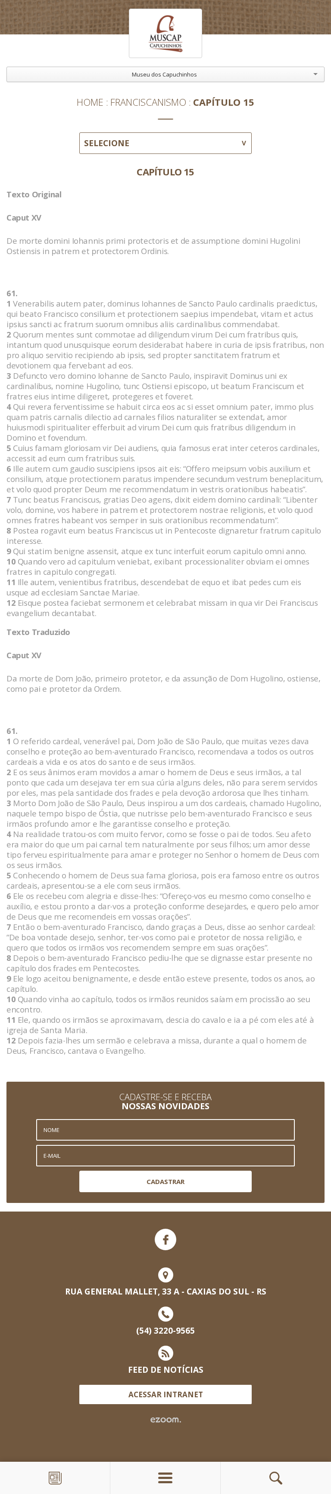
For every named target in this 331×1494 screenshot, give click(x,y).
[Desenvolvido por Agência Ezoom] (165, 1420)
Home (90, 102)
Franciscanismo (148, 102)
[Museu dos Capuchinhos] (165, 33)
